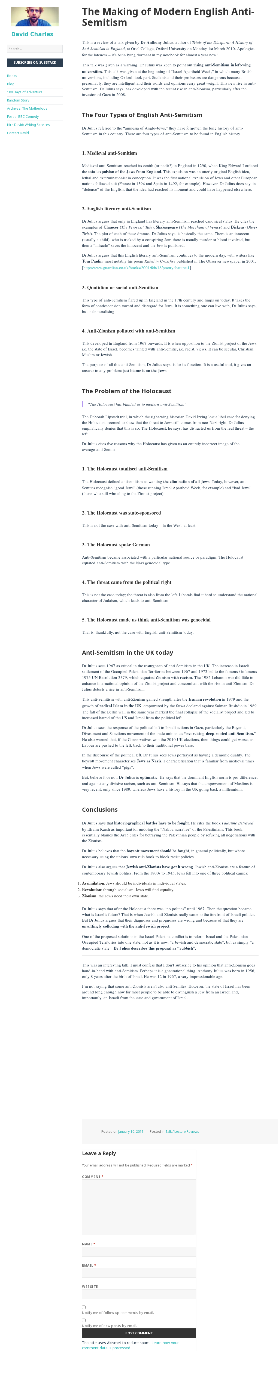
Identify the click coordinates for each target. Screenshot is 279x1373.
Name (88, 1244)
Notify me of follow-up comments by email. (118, 1312)
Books (12, 75)
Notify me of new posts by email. (109, 1325)
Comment (93, 1176)
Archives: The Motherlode (27, 108)
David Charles (32, 34)
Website (90, 1286)
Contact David (18, 133)
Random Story (18, 100)
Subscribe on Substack (35, 62)
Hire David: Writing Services (28, 124)
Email (89, 1265)
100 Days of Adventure (25, 92)
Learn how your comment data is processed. (130, 1345)
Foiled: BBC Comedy (23, 116)
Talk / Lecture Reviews (182, 1131)
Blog (10, 84)
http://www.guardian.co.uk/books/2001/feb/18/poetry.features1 (136, 267)
